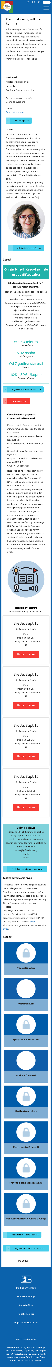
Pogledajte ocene (15, 113)
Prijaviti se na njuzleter (26, 1323)
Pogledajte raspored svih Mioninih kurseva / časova (25, 1249)
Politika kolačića (26, 1314)
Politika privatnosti (26, 1288)
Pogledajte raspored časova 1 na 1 (22, 390)
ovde (5, 929)
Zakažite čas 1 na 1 (15, 402)
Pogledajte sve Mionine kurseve (21, 1235)
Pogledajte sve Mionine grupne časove (24, 870)
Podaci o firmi (26, 1306)
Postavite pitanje (18, 121)
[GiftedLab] (7, 7)
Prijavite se (26, 654)
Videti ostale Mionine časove (25, 248)
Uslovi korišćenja (26, 1297)
